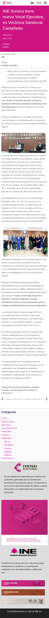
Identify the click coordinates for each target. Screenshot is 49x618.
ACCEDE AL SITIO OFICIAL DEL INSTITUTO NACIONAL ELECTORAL (24, 540)
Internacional (7, 458)
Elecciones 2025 (9, 428)
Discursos (5, 425)
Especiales (6, 431)
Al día (3, 418)
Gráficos (8, 455)
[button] (32, 3)
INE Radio (8, 445)
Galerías (7, 452)
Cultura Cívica (7, 421)
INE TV (7, 442)
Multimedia (6, 438)
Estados (6, 47)
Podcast (8, 448)
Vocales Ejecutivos (19, 390)
